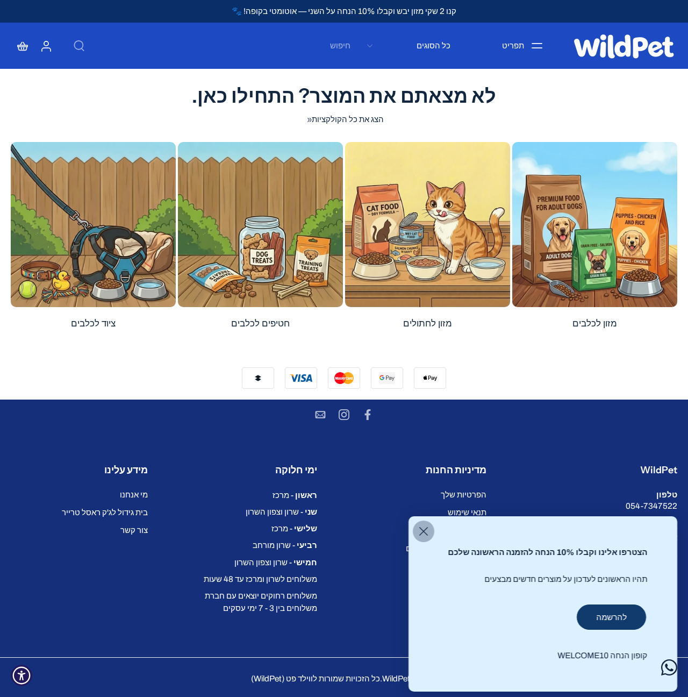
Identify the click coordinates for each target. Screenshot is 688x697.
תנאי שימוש (467, 512)
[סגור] (423, 531)
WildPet (396, 678)
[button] (592, 470)
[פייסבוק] (367, 414)
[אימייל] (320, 414)
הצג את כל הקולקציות (348, 119)
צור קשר (134, 530)
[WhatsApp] (669, 667)
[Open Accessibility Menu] (21, 675)
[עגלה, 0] (22, 45)
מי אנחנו (134, 494)
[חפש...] (79, 45)
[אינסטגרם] (344, 414)
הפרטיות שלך (463, 494)
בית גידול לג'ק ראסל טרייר (105, 512)
